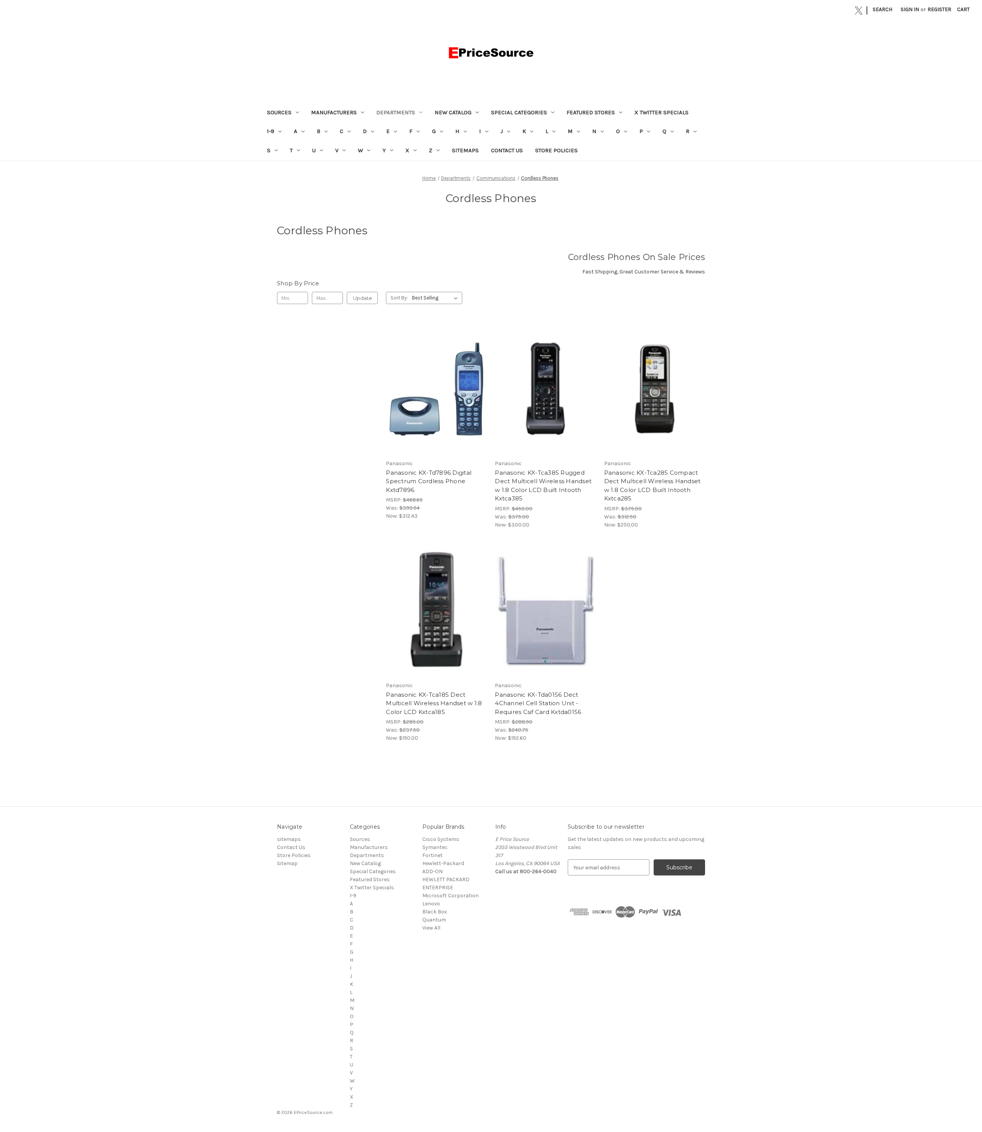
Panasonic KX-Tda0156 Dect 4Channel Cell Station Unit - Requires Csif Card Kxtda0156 (538, 703)
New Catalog (453, 112)
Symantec (435, 847)
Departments (395, 112)
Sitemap (287, 863)
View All (431, 928)
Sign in (910, 9)
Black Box (434, 911)
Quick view (436, 382)
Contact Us (507, 150)
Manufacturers (334, 112)
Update (362, 298)
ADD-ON (432, 871)
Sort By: (399, 298)
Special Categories (519, 112)
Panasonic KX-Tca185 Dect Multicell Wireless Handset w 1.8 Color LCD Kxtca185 (434, 703)
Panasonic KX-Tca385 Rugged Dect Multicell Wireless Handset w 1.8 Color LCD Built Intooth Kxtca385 (543, 485)
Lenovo (431, 903)
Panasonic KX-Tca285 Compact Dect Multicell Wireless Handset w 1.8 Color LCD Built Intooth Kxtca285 (652, 485)
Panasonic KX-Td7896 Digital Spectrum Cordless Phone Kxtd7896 (428, 481)
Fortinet (432, 855)
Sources (279, 112)
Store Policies (556, 150)
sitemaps (465, 150)
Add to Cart (436, 396)
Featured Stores (591, 112)
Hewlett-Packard (443, 863)
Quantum (434, 919)
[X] (859, 11)
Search (882, 9)
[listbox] (436, 298)
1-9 (270, 131)
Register (939, 9)
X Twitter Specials (661, 112)
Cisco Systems (440, 839)
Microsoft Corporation (450, 895)
